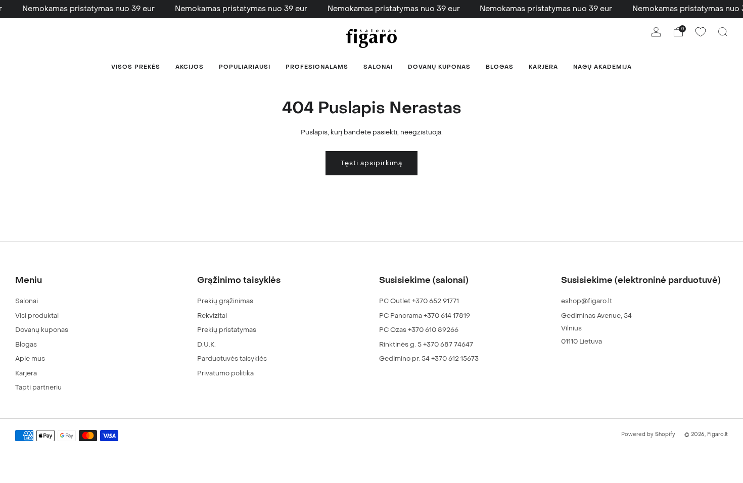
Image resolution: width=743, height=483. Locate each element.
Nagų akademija (602, 67)
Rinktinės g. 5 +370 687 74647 (426, 344)
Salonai (378, 67)
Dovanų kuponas (439, 67)
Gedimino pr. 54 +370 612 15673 (429, 358)
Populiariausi (244, 67)
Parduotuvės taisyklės (232, 358)
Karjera (543, 67)
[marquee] (371, 9)
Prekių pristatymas (226, 329)
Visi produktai (37, 315)
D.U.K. (206, 344)
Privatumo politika (225, 373)
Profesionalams (317, 67)
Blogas (500, 67)
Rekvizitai (212, 315)
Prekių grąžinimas (225, 301)
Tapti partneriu (38, 387)
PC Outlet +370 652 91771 (419, 301)
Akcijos (189, 67)
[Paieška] (723, 32)
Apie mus (30, 358)
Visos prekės (135, 67)
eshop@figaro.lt (586, 301)
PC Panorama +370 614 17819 (424, 315)
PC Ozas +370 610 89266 (418, 329)
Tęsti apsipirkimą (371, 163)
